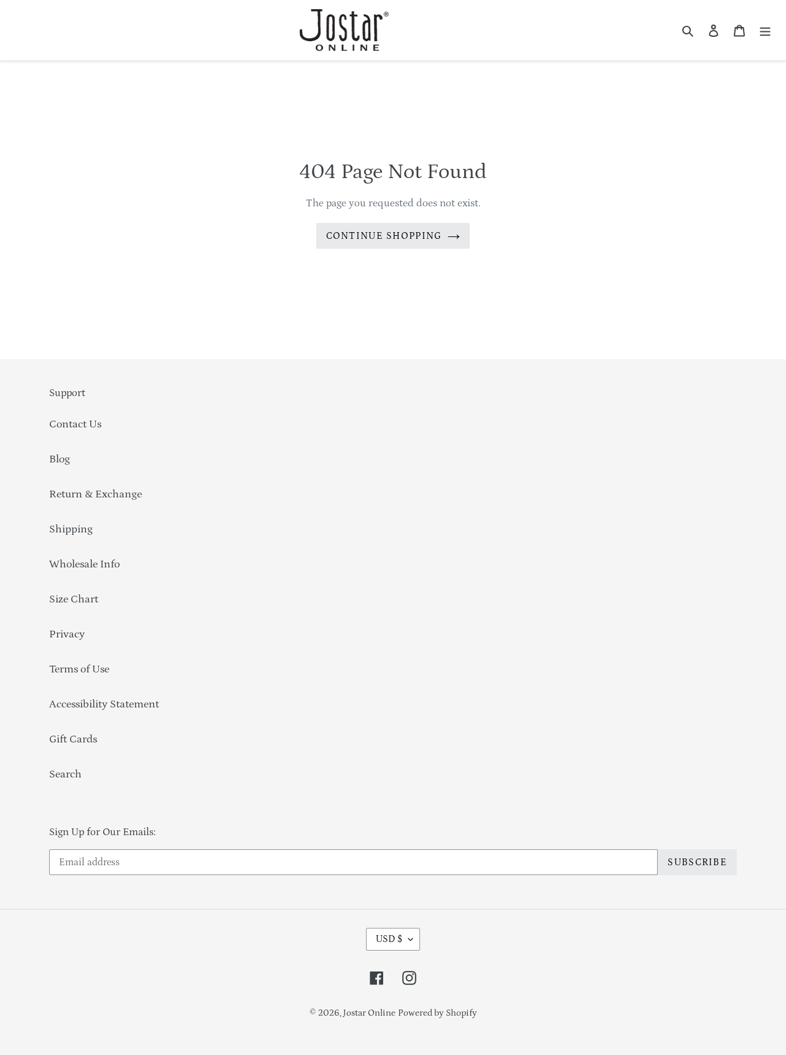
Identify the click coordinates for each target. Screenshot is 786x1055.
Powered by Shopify (437, 1013)
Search (65, 774)
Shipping (71, 529)
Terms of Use (79, 669)
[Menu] (765, 30)
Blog (59, 459)
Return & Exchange (95, 494)
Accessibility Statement (104, 704)
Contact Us (75, 424)
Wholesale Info (84, 564)
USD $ (389, 938)
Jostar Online (369, 1013)
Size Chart (73, 599)
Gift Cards (73, 739)
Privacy (67, 634)
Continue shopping (384, 235)
